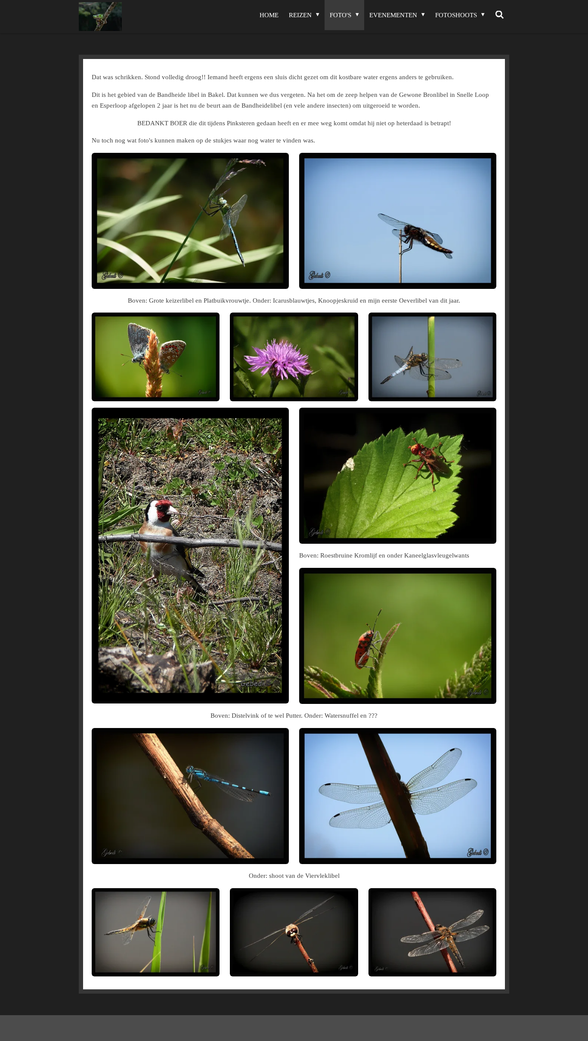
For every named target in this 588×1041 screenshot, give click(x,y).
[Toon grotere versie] (190, 221)
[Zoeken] (499, 15)
